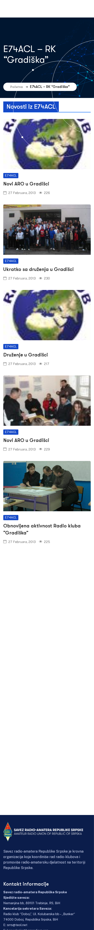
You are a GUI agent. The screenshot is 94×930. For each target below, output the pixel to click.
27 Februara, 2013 (22, 192)
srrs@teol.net (17, 925)
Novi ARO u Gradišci (26, 184)
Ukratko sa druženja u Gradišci (38, 269)
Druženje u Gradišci (25, 355)
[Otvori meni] (72, 8)
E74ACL (11, 175)
